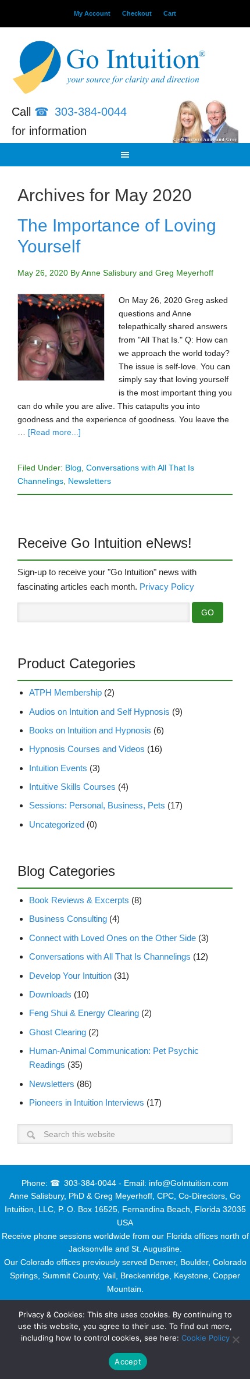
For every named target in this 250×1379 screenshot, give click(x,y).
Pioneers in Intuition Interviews (86, 1102)
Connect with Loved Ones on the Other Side (112, 938)
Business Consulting (68, 919)
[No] (235, 1339)
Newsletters (89, 481)
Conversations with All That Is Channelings (110, 956)
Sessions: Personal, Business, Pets (97, 805)
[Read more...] (54, 432)
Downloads (50, 994)
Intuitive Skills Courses (72, 787)
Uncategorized (56, 824)
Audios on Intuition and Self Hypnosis (99, 712)
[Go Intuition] (125, 69)
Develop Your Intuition (70, 976)
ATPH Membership (65, 692)
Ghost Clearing (57, 1032)
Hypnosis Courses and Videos (87, 749)
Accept (128, 1361)
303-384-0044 (91, 111)
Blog (73, 467)
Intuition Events (58, 768)
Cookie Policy (205, 1337)
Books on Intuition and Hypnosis (90, 730)
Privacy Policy (167, 586)
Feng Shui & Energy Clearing (84, 1013)
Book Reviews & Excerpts (79, 900)
